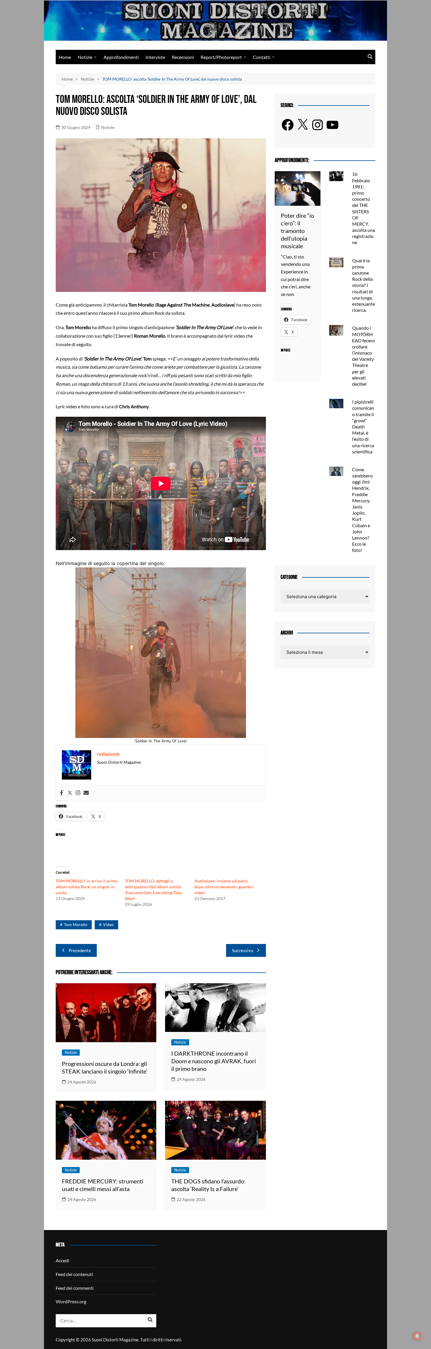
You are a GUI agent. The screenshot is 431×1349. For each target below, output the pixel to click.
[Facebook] (61, 793)
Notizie (85, 57)
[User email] (86, 793)
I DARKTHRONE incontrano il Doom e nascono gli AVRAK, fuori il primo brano (213, 1061)
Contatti (261, 57)
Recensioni (183, 57)
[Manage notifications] (417, 1336)
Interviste (155, 57)
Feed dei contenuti (74, 1274)
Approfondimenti (121, 57)
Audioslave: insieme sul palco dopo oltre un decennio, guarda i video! (223, 886)
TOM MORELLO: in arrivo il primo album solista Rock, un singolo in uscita (87, 886)
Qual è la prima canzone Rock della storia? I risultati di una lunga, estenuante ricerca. (363, 285)
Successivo (242, 950)
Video (108, 924)
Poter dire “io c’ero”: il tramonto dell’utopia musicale (297, 230)
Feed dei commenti (75, 1288)
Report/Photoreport (221, 57)
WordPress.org (71, 1301)
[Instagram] (78, 793)
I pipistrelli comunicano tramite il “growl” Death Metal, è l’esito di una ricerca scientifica (363, 426)
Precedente (80, 950)
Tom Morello (75, 924)
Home (65, 57)
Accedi (62, 1260)
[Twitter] (69, 793)
